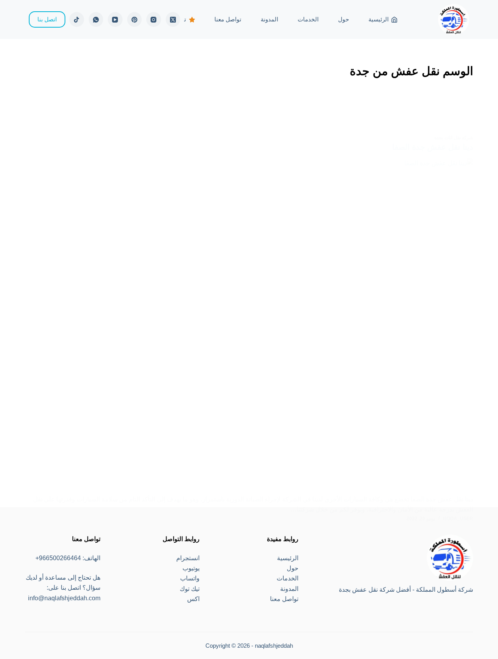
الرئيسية (378, 19)
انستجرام (188, 558)
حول (343, 19)
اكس (193, 599)
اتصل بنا (47, 19)
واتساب (190, 578)
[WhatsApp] (96, 19)
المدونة (269, 19)
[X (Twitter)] (173, 19)
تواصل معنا (227, 19)
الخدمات (308, 19)
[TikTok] (76, 19)
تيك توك (190, 588)
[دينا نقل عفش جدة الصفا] (249, 326)
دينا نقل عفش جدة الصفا (432, 147)
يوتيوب (191, 568)
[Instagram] (153, 19)
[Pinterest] (134, 19)
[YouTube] (115, 19)
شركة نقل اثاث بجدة (453, 137)
